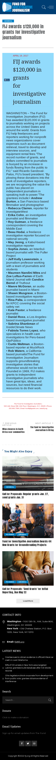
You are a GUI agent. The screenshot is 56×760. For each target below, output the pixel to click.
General (8, 21)
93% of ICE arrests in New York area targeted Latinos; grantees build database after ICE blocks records (28, 668)
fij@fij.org (19, 642)
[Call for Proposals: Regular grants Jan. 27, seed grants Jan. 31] (28, 473)
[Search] (43, 7)
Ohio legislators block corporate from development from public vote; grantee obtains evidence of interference (29, 678)
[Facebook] (22, 743)
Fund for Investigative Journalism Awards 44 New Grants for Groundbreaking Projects (26, 543)
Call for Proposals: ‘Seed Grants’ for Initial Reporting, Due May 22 (25, 590)
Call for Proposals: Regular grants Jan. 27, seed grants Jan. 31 (25, 495)
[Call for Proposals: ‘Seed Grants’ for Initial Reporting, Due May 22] (28, 568)
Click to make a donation (15, 717)
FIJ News (10, 534)
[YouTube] (34, 743)
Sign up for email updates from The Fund (24, 733)
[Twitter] (28, 743)
